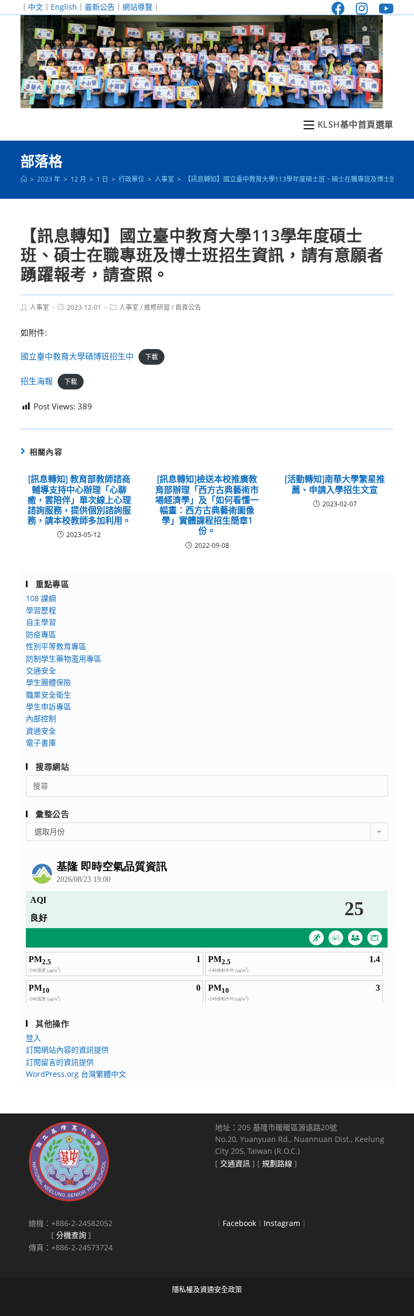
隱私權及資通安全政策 (207, 1289)
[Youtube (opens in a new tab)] (383, 8)
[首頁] (23, 179)
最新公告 (100, 7)
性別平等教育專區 (56, 646)
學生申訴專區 (48, 706)
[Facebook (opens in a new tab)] (338, 8)
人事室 (39, 307)
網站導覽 (137, 7)
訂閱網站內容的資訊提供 (67, 1050)
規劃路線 (277, 1163)
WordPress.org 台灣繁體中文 (76, 1074)
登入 (33, 1038)
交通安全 (41, 670)
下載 (151, 356)
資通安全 (41, 731)
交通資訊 (235, 1163)
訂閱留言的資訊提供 (60, 1062)
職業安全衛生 (48, 695)
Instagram (282, 1223)
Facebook (239, 1223)
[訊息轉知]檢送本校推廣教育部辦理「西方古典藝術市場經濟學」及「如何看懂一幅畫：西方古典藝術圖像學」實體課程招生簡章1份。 (207, 505)
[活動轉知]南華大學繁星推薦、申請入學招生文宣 (335, 484)
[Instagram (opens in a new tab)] (361, 8)
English (64, 7)
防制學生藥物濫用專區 (63, 658)
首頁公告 (188, 307)
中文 (35, 7)
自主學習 (41, 622)
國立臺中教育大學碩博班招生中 (77, 356)
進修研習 (157, 307)
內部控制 (41, 718)
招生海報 (36, 380)
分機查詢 (71, 1235)
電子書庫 (41, 742)
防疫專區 (41, 634)
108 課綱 (41, 598)
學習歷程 (41, 610)
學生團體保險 (48, 682)
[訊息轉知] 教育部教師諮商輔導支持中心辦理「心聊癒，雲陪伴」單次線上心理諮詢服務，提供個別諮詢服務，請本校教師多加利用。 (79, 500)
